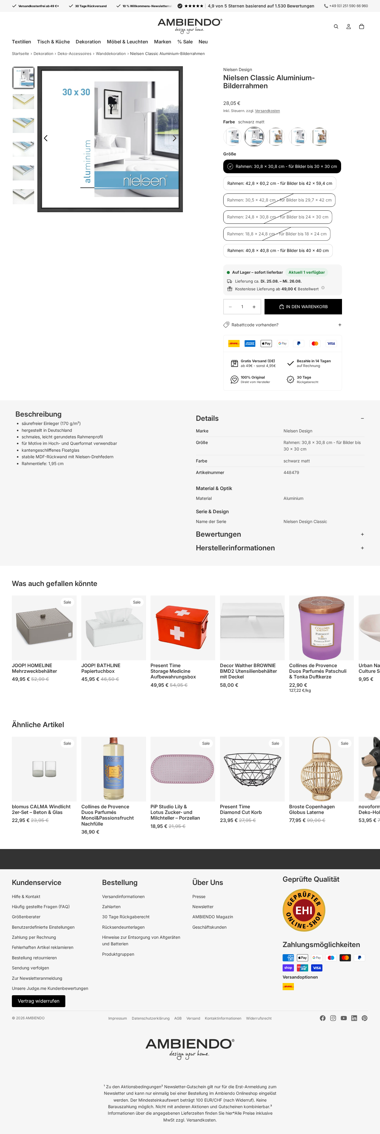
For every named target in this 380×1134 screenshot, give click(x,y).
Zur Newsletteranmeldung (37, 978)
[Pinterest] (364, 1018)
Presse (198, 896)
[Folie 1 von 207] (23, 78)
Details (207, 418)
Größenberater (26, 916)
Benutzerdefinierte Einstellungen (43, 927)
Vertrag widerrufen (38, 1001)
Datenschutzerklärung (151, 1018)
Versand (193, 1018)
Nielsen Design (237, 69)
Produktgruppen (118, 954)
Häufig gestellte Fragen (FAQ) (41, 906)
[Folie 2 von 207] (23, 101)
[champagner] (319, 136)
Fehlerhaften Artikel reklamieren (42, 947)
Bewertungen (218, 534)
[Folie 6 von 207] (23, 196)
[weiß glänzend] (232, 136)
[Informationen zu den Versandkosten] (323, 288)
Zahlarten (111, 906)
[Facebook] (322, 1018)
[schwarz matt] (254, 136)
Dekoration (43, 53)
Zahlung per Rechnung (34, 937)
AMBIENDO (35, 1018)
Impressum (117, 1018)
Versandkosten (267, 110)
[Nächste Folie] (176, 139)
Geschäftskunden (209, 927)
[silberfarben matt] (276, 136)
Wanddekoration (111, 53)
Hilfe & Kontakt (26, 896)
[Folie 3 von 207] (23, 125)
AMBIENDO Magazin (212, 916)
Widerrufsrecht (259, 1018)
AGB (178, 1018)
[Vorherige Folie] (44, 139)
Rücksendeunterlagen (123, 927)
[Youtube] (343, 1018)
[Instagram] (333, 1018)
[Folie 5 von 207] (23, 173)
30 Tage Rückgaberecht (126, 916)
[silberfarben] (298, 136)
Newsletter (202, 906)
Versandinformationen (123, 896)
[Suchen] (336, 26)
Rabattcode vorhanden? (255, 324)
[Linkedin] (354, 1018)
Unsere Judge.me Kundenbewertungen (50, 988)
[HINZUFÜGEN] (344, 651)
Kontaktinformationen (223, 1018)
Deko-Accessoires (74, 53)
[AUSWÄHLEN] (67, 651)
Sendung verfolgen (30, 967)
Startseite (20, 53)
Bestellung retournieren (34, 957)
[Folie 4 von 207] (23, 149)
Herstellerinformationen (235, 548)
